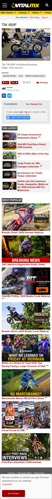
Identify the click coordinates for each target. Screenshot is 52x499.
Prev (6, 82)
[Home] (25, 5)
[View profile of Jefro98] (4, 89)
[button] (26, 44)
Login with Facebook (20, 118)
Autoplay (44, 82)
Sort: (28, 104)
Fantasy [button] (23, 12)
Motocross (39, 473)
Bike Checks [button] (7, 12)
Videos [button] (36, 12)
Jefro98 (9, 87)
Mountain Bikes (25, 473)
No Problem (13, 493)
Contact (11, 473)
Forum (48, 12)
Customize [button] (7, 484)
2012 (21, 76)
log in (27, 112)
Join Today (34, 17)
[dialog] (26, 486)
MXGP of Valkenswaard (35, 76)
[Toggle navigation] (5, 5)
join (21, 112)
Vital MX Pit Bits (9, 76)
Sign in (45, 17)
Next (13, 82)
